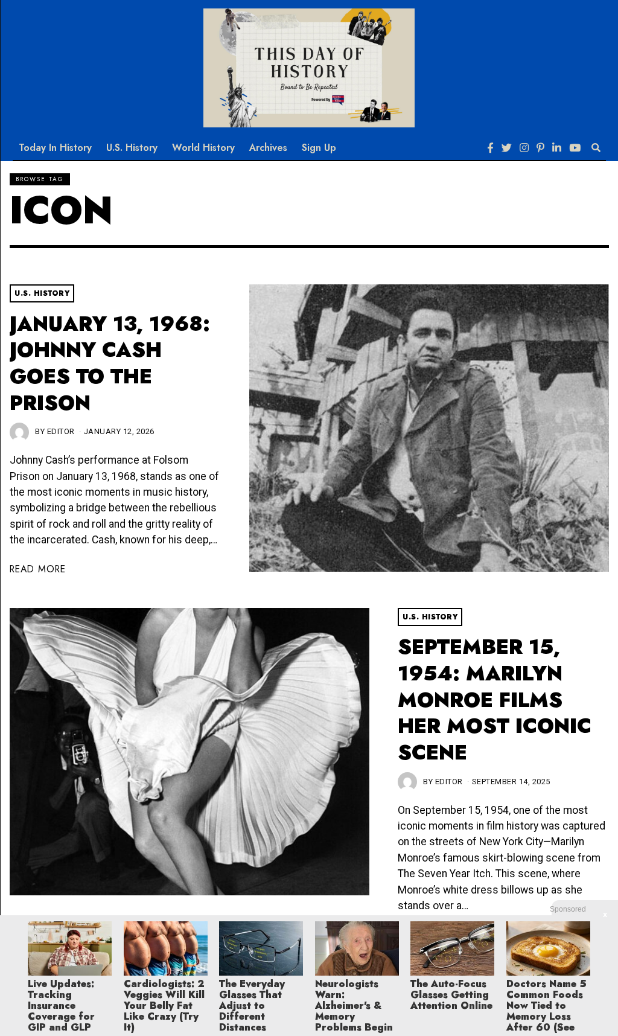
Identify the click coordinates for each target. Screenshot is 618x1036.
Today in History (55, 148)
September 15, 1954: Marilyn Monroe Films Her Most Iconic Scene (494, 699)
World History (203, 148)
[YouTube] (575, 148)
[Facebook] (490, 148)
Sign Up (319, 148)
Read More (38, 569)
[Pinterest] (540, 148)
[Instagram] (524, 148)
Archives (268, 148)
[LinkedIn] (556, 148)
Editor (61, 431)
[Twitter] (507, 148)
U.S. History (132, 148)
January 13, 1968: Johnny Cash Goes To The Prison (110, 363)
